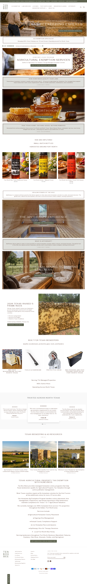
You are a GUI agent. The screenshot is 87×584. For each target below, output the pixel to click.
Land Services (26, 6)
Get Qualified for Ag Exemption (43, 541)
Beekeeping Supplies (39, 8)
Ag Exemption (15, 6)
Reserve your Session (43, 275)
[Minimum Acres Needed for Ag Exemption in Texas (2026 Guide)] (71, 454)
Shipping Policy (35, 557)
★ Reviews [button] (8, 579)
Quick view (15, 177)
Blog (32, 553)
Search (32, 551)
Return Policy (34, 555)
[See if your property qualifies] (43, 61)
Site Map (33, 559)
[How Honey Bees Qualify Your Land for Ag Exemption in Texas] (43, 454)
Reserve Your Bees (15, 324)
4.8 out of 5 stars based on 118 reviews (26, 46)
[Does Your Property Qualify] (43, 24)
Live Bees (35, 6)
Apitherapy (72, 6)
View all (43, 437)
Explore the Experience (43, 222)
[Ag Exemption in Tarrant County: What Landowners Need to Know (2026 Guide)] (15, 454)
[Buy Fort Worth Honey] (43, 105)
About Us (51, 8)
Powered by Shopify (43, 573)
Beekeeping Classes (60, 6)
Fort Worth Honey (46, 6)
